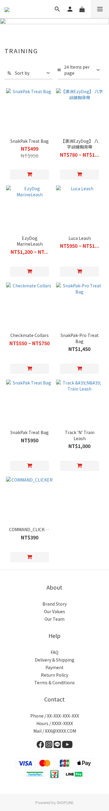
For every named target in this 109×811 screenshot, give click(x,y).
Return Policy (54, 675)
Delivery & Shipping (54, 660)
